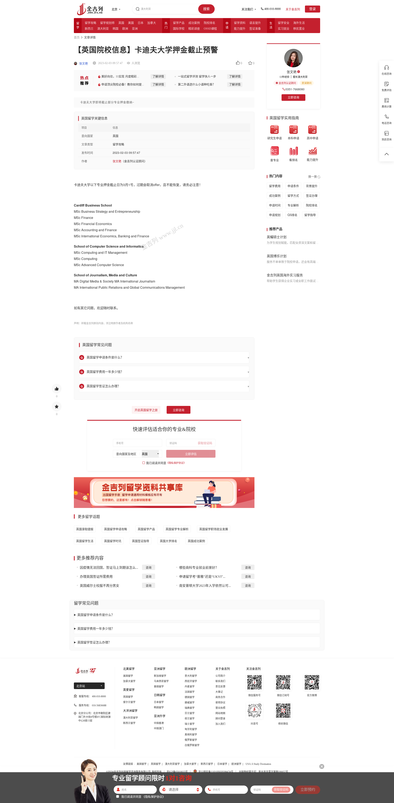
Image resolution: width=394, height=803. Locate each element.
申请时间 (275, 205)
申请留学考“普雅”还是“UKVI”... (202, 576)
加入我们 (220, 724)
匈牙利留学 (191, 729)
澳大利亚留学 (130, 717)
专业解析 (293, 205)
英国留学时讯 (112, 541)
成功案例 (194, 22)
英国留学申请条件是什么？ (95, 614)
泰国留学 (159, 686)
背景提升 (311, 186)
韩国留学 (159, 707)
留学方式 (293, 195)
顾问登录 (220, 718)
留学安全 (283, 22)
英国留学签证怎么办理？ (94, 642)
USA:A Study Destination (258, 764)
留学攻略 (90, 22)
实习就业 (283, 28)
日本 (140, 22)
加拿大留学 (129, 681)
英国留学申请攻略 (115, 529)
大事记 (219, 691)
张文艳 (83, 63)
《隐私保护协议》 (176, 463)
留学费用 (275, 186)
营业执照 (220, 708)
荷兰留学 (190, 718)
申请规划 (275, 215)
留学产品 (178, 22)
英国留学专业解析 (177, 529)
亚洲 (135, 28)
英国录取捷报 (84, 529)
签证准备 (255, 28)
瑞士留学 (190, 724)
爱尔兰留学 (129, 702)
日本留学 (159, 702)
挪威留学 (190, 702)
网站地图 (220, 713)
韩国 (115, 28)
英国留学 (128, 696)
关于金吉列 (293, 9)
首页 (77, 37)
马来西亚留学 (161, 681)
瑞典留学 (190, 708)
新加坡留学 (160, 675)
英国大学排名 (168, 541)
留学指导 (310, 215)
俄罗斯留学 (191, 740)
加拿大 (151, 22)
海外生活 (299, 22)
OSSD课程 (210, 28)
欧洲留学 (236, 764)
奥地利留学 (191, 734)
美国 (131, 22)
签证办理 (311, 195)
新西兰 (89, 28)
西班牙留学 (191, 681)
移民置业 (299, 28)
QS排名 (292, 215)
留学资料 (239, 22)
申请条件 (293, 186)
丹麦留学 (190, 686)
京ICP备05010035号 (177, 771)
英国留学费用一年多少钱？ (95, 628)
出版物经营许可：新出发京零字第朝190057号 (263, 771)
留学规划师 (107, 22)
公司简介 (220, 675)
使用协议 (220, 702)
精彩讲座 (194, 28)
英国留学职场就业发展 (213, 529)
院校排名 (209, 22)
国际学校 (178, 28)
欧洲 (125, 28)
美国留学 (128, 675)
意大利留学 (191, 675)
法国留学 (190, 691)
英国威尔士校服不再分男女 (99, 585)
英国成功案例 (196, 541)
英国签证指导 (140, 541)
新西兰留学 (129, 723)
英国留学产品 (146, 529)
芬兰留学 (190, 713)
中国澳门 (159, 728)
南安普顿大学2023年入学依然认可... (205, 585)
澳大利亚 (103, 28)
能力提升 (239, 28)
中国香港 (159, 723)
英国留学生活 (84, 541)
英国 (121, 22)
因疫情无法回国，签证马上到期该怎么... (109, 567)
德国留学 (190, 697)
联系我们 (220, 681)
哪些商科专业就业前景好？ (199, 567)
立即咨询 (178, 410)
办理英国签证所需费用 (96, 576)
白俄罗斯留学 (192, 745)
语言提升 (255, 22)
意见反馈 (220, 686)
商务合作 (220, 697)
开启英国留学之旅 (146, 410)
